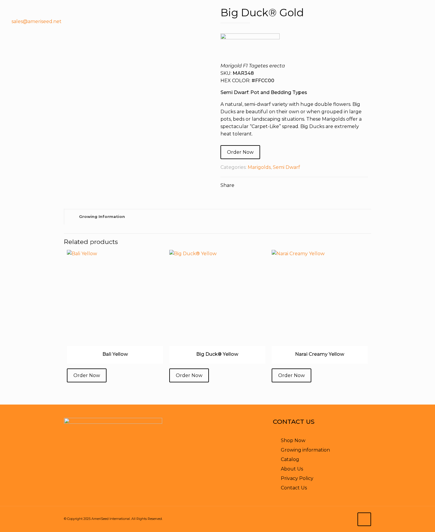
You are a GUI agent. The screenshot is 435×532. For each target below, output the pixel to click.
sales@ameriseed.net (37, 21)
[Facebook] (391, 21)
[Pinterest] (414, 21)
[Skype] (367, 21)
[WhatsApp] (379, 21)
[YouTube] (402, 21)
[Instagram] (426, 21)
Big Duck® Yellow (217, 354)
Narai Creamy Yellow (319, 354)
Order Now (240, 152)
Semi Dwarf (286, 167)
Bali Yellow (115, 354)
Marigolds (259, 167)
